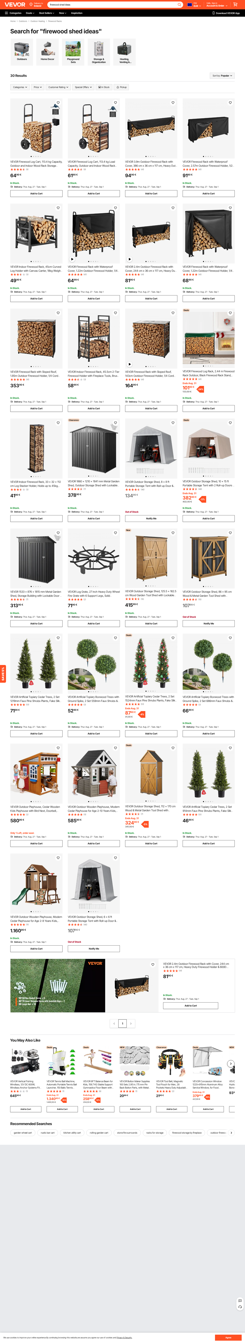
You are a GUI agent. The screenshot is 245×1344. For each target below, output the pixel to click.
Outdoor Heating (37, 21)
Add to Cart (36, 193)
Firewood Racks (55, 21)
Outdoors (23, 21)
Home (13, 21)
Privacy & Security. (124, 1337)
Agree (228, 1337)
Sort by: (216, 75)
